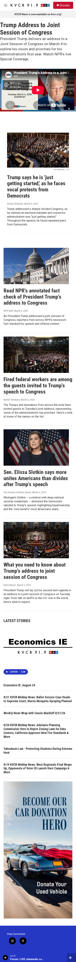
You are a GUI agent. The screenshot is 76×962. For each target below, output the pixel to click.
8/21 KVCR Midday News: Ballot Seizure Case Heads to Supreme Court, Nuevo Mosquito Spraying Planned (38, 699)
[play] (5, 957)
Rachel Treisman (12, 399)
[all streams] (71, 957)
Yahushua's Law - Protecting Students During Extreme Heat (38, 750)
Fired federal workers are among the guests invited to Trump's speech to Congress (38, 385)
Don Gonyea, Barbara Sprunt (17, 492)
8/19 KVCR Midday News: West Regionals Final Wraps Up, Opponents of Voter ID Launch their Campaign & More (38, 768)
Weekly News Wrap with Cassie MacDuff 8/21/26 (34, 713)
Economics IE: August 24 (19, 685)
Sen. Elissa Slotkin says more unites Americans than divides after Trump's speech (36, 478)
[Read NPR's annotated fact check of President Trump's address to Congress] (36, 266)
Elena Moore (10, 585)
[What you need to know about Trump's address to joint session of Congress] (36, 540)
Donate (65, 5)
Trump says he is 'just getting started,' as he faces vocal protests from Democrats (36, 186)
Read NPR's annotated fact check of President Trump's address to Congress (32, 297)
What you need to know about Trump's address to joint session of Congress (35, 571)
